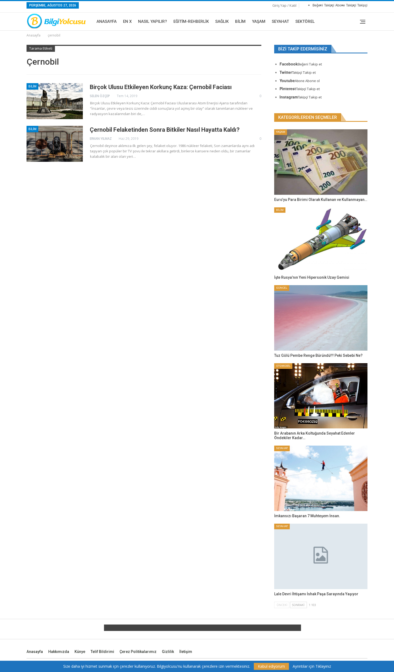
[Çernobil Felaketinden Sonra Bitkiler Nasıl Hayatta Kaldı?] (55, 144)
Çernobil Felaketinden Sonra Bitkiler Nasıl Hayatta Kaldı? (165, 129)
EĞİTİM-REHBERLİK (191, 21)
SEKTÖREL (305, 21)
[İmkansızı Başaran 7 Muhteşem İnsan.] (320, 478)
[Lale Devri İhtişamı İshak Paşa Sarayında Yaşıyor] (320, 556)
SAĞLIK (222, 21)
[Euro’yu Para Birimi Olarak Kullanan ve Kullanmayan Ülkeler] (320, 162)
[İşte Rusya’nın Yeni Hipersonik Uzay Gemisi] (320, 240)
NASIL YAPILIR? (152, 21)
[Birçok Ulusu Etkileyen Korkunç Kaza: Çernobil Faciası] (55, 101)
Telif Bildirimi (102, 651)
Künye (80, 651)
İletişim (185, 651)
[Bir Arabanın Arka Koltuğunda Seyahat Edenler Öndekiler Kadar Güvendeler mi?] (320, 396)
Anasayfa (106, 21)
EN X (127, 21)
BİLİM (240, 21)
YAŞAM (258, 21)
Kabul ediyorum (271, 666)
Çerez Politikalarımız (138, 651)
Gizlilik (168, 651)
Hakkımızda (58, 651)
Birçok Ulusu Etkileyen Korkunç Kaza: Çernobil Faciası (161, 87)
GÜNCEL (281, 287)
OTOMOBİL (283, 365)
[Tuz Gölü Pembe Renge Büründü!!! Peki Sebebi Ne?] (320, 318)
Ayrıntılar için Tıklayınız (312, 666)
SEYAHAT (280, 21)
